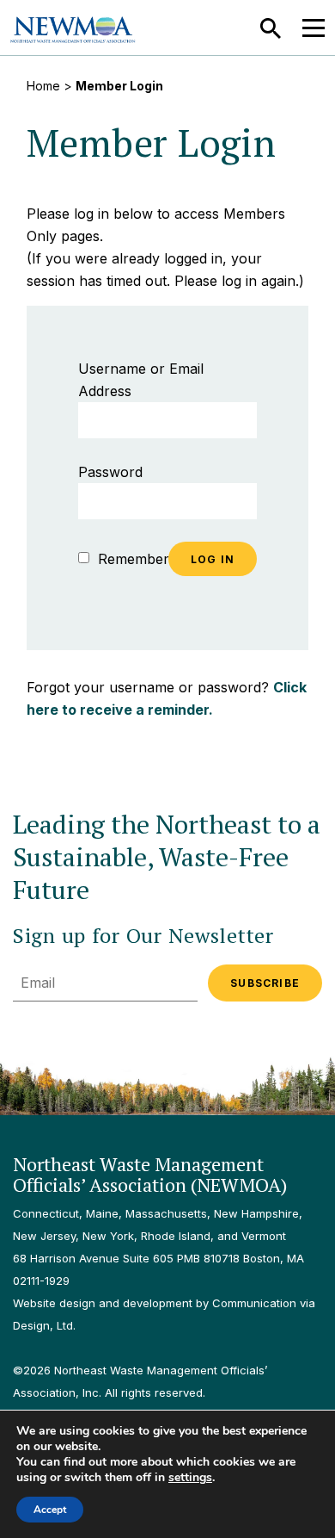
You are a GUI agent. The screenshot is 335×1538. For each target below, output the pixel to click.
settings (190, 1477)
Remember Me (144, 558)
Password (110, 472)
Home (43, 85)
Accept (50, 1509)
